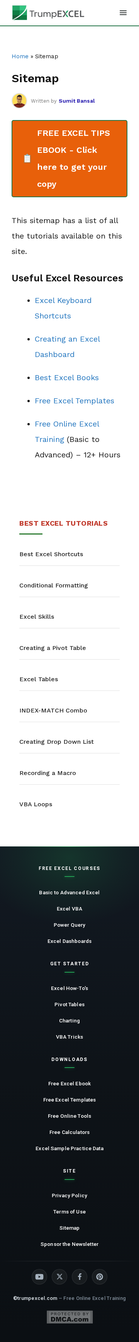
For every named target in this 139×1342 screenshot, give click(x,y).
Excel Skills (36, 616)
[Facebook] (79, 1276)
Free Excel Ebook (69, 1083)
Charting (69, 1020)
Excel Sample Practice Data (69, 1148)
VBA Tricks (69, 1037)
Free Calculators (69, 1132)
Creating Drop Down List (56, 741)
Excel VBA (69, 908)
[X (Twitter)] (59, 1276)
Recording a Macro (47, 773)
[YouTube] (39, 1276)
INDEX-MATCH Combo (53, 710)
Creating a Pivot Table (52, 648)
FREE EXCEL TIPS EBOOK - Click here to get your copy (66, 158)
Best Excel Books (67, 377)
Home (20, 56)
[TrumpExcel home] (48, 13)
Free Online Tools (69, 1116)
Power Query (70, 925)
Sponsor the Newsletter (69, 1244)
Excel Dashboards (69, 941)
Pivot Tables (69, 1004)
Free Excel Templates (74, 400)
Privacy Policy (69, 1195)
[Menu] (123, 13)
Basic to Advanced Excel (69, 892)
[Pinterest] (99, 1276)
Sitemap (69, 1228)
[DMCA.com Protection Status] (69, 1317)
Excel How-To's (69, 988)
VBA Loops (35, 804)
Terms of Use (69, 1211)
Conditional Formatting (53, 585)
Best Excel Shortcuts (51, 554)
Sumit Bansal (77, 101)
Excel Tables (38, 679)
